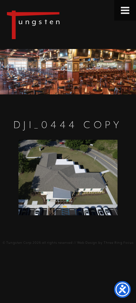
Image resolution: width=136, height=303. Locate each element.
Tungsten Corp (19, 242)
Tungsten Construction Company (56, 24)
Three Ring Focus (119, 242)
